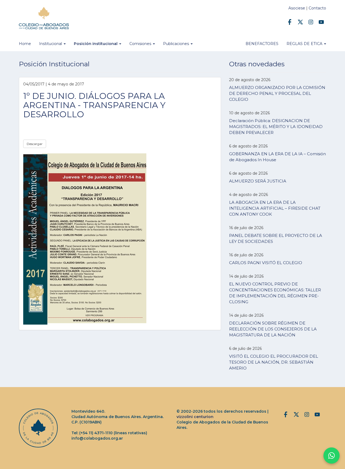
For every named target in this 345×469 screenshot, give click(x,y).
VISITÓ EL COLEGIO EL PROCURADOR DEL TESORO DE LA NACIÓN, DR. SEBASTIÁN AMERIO (273, 362)
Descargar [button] (35, 144)
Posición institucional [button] (96, 43)
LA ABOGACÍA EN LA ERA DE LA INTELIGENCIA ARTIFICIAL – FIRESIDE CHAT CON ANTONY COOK (274, 208)
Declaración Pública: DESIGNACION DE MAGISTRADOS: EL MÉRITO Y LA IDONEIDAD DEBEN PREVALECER (276, 126)
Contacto (317, 8)
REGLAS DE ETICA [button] (305, 43)
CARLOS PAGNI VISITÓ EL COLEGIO (265, 262)
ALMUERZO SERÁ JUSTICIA (257, 181)
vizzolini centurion (195, 416)
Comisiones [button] (140, 43)
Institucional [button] (51, 43)
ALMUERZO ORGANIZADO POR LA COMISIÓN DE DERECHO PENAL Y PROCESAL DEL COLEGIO (277, 93)
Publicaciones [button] (176, 43)
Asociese (296, 8)
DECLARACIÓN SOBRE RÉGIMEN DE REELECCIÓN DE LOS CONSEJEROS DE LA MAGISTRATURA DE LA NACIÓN (273, 328)
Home (25, 43)
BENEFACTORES (262, 43)
